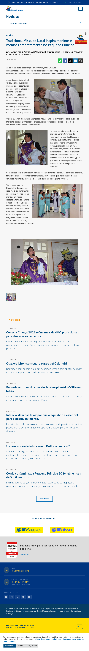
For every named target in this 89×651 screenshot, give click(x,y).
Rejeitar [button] (20, 646)
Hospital (9, 35)
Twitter (70, 60)
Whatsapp (60, 60)
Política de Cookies (42, 639)
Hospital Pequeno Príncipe (14, 8)
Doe (81, 40)
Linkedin (75, 60)
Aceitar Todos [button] (9, 646)
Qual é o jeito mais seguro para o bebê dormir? (36, 363)
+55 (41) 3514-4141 (20, 582)
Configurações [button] (32, 646)
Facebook (65, 60)
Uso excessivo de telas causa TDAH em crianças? (38, 446)
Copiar (80, 60)
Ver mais (44, 498)
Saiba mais (24, 554)
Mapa (79, 627)
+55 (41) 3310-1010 (20, 571)
